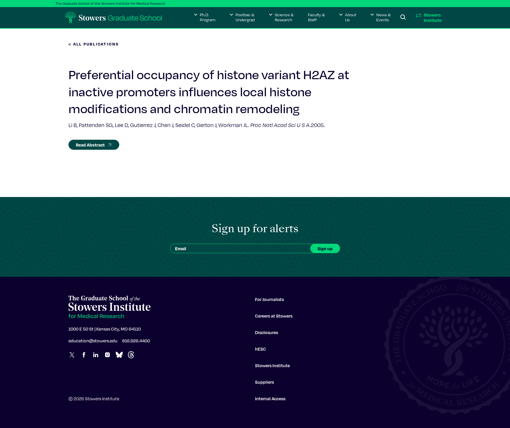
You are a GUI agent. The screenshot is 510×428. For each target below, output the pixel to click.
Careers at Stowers (273, 315)
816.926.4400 (136, 340)
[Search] (403, 17)
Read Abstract (90, 144)
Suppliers (264, 382)
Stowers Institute (272, 365)
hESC (260, 348)
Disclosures (266, 332)
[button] (204, 17)
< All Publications (93, 43)
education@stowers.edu (92, 340)
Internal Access (270, 398)
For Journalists (269, 299)
